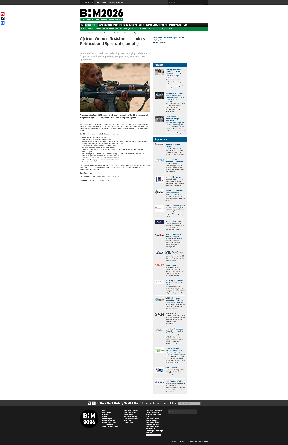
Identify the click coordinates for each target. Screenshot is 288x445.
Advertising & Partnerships (154, 431)
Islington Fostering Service (172, 145)
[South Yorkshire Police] (159, 382)
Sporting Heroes (129, 423)
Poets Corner (128, 420)
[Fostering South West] (159, 222)
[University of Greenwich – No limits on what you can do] (159, 282)
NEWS (101, 25)
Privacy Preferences (153, 435)
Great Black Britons (130, 412)
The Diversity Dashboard (176, 25)
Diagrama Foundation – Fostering (174, 299)
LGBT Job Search (107, 425)
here (90, 173)
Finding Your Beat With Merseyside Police (174, 191)
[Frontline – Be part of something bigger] (159, 235)
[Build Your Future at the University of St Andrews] (159, 330)
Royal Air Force (177, 252)
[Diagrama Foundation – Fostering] (159, 299)
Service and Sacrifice (155, 25)
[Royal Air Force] (159, 253)
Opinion (104, 416)
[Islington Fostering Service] (159, 144)
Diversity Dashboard (108, 420)
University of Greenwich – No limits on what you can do (175, 283)
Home (82, 33)
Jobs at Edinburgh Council (110, 427)
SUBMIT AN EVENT (87, 29)
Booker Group (170, 265)
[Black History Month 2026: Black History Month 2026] (102, 15)
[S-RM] (159, 314)
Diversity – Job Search (109, 423)
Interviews (105, 414)
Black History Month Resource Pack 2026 (133, 29)
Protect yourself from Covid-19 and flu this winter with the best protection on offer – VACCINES (173, 74)
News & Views (106, 412)
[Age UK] (159, 370)
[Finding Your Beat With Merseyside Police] (159, 191)
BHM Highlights (107, 418)
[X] (2, 18)
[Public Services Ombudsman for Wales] (159, 160)
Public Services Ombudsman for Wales (174, 160)
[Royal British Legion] (159, 179)
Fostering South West (173, 221)
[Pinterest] (2, 14)
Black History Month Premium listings (152, 419)
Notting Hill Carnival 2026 (116, 2)
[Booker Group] (159, 265)
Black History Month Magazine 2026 (160, 29)
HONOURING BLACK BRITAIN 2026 (107, 29)
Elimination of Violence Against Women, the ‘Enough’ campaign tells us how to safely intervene (174, 97)
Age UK (174, 368)
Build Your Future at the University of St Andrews (174, 330)
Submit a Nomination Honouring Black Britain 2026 (153, 414)
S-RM (174, 313)
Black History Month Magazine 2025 (152, 428)
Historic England (178, 206)
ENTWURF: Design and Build (199, 441)
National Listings (137, 25)
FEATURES (108, 25)
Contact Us (149, 433)
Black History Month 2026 (154, 410)
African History (128, 414)
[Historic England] (159, 208)
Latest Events (91, 25)
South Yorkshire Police (173, 381)
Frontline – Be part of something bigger (173, 235)
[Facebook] (2, 23)
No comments (161, 42)
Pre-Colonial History (130, 416)
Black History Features (131, 410)
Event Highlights (120, 25)
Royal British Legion (173, 177)
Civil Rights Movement (131, 418)
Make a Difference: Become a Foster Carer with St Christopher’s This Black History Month (175, 351)
